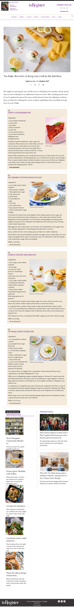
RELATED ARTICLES (12, 412)
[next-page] (9, 587)
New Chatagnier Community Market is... (14, 441)
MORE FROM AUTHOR (13, 415)
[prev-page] (6, 587)
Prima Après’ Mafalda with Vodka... (15, 472)
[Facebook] (61, 8)
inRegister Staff (44, 81)
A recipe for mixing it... (16, 506)
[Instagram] (67, 8)
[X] (35, 85)
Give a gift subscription (13, 9)
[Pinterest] (39, 85)
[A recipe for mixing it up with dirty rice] (14, 494)
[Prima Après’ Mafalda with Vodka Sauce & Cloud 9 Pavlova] (14, 459)
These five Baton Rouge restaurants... (16, 574)
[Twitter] (64, 8)
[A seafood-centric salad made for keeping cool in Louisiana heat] (14, 526)
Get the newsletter (13, 5)
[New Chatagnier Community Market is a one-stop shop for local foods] (14, 426)
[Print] (43, 85)
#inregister (64, 11)
